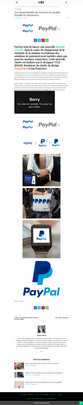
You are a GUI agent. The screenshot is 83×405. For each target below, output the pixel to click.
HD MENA (45, 394)
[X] (39, 40)
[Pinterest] (43, 40)
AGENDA (59, 394)
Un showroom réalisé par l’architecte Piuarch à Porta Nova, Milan (26, 318)
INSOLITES (39, 394)
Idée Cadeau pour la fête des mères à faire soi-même (42, 363)
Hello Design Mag (23, 6)
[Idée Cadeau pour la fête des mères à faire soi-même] (19, 366)
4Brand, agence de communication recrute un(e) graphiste (43, 382)
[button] (16, 2)
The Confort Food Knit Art (62, 317)
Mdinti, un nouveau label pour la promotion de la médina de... (44, 373)
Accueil (16, 6)
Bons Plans (53, 394)
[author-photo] (41, 333)
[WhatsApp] (47, 40)
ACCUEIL (23, 394)
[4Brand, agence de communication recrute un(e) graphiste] (19, 384)
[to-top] (81, 402)
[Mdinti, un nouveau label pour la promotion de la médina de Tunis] (19, 375)
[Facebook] (35, 40)
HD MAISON (30, 394)
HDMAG (27, 365)
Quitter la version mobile (41, 403)
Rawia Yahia (19, 18)
